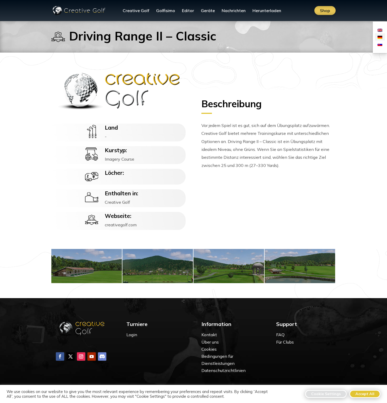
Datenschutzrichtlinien (223, 370)
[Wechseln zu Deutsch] (380, 36)
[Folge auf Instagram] (81, 356)
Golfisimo (165, 11)
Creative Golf (136, 11)
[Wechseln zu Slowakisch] (380, 44)
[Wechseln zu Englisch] (380, 29)
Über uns (210, 342)
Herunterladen (266, 11)
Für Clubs (285, 342)
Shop (325, 10)
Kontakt (209, 334)
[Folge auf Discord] (102, 356)
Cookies (209, 349)
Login (131, 334)
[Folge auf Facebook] (60, 356)
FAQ (280, 334)
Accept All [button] (364, 393)
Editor (188, 11)
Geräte (208, 11)
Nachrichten (234, 11)
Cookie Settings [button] (326, 393)
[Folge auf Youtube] (91, 356)
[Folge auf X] (70, 356)
